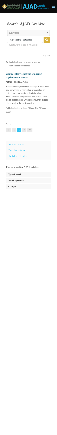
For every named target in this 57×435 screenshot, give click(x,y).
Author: (9, 82)
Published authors (16, 150)
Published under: (13, 108)
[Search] (47, 40)
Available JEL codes (17, 156)
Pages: (8, 124)
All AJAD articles (16, 144)
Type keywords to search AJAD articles (24, 45)
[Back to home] (25, 6)
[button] (53, 6)
